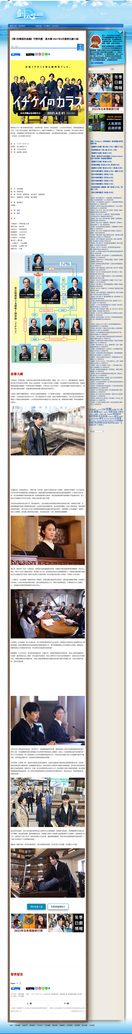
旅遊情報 (30, 24)
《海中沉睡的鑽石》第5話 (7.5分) (101, 181)
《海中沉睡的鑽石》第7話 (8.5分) (101, 177)
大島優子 (105, 412)
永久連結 (21, 996)
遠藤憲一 (117, 423)
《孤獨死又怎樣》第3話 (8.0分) (101, 161)
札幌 (112, 416)
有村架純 (93, 416)
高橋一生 (96, 425)
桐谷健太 (96, 419)
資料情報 (21, 994)
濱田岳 (108, 418)
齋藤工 (101, 425)
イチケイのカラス (36, 994)
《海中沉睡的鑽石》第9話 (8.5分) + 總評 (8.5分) (106, 171)
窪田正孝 (111, 421)
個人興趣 (84, 1025)
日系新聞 (17, 1025)
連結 (18, 210)
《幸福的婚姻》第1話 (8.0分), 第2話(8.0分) (105, 165)
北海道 (95, 411)
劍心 (16, 46)
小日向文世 (46, 994)
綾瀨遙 (120, 421)
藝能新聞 (21, 24)
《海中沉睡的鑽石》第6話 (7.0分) (101, 184)
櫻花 (101, 418)
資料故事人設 (36, 907)
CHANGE (40, 1025)
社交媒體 (47, 1025)
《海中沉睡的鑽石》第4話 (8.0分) (101, 192)
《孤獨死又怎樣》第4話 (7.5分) (101, 153)
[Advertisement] (65, 170)
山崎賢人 (96, 414)
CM (103, 409)
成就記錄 (55, 1025)
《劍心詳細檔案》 (97, 63)
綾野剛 (91, 423)
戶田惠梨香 (109, 414)
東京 (116, 416)
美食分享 (63, 24)
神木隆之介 (94, 421)
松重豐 (92, 418)
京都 (109, 409)
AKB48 (92, 409)
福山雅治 (105, 421)
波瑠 (105, 418)
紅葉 (115, 421)
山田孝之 (101, 414)
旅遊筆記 (62, 1025)
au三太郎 (98, 409)
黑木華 (79, 994)
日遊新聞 (77, 1025)
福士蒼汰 (99, 421)
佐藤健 (114, 410)
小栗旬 (120, 412)
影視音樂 (69, 1025)
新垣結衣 (117, 414)
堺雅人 (101, 412)
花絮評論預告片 (58, 907)
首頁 (11, 1025)
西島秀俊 (111, 423)
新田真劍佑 (54, 994)
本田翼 (109, 416)
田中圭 (112, 419)
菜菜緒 (104, 423)
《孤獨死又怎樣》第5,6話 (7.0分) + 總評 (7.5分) (106, 147)
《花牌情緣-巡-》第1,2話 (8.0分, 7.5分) (103, 150)
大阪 (110, 411)
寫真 (115, 412)
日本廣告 (46, 24)
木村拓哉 (102, 416)
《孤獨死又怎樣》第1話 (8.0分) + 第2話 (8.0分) (106, 168)
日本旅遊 (55, 24)
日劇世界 (38, 24)
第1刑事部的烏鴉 (71, 994)
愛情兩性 (32, 1025)
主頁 (13, 24)
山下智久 (91, 414)
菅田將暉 (98, 423)
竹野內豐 (62, 994)
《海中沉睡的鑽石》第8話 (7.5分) (101, 174)
